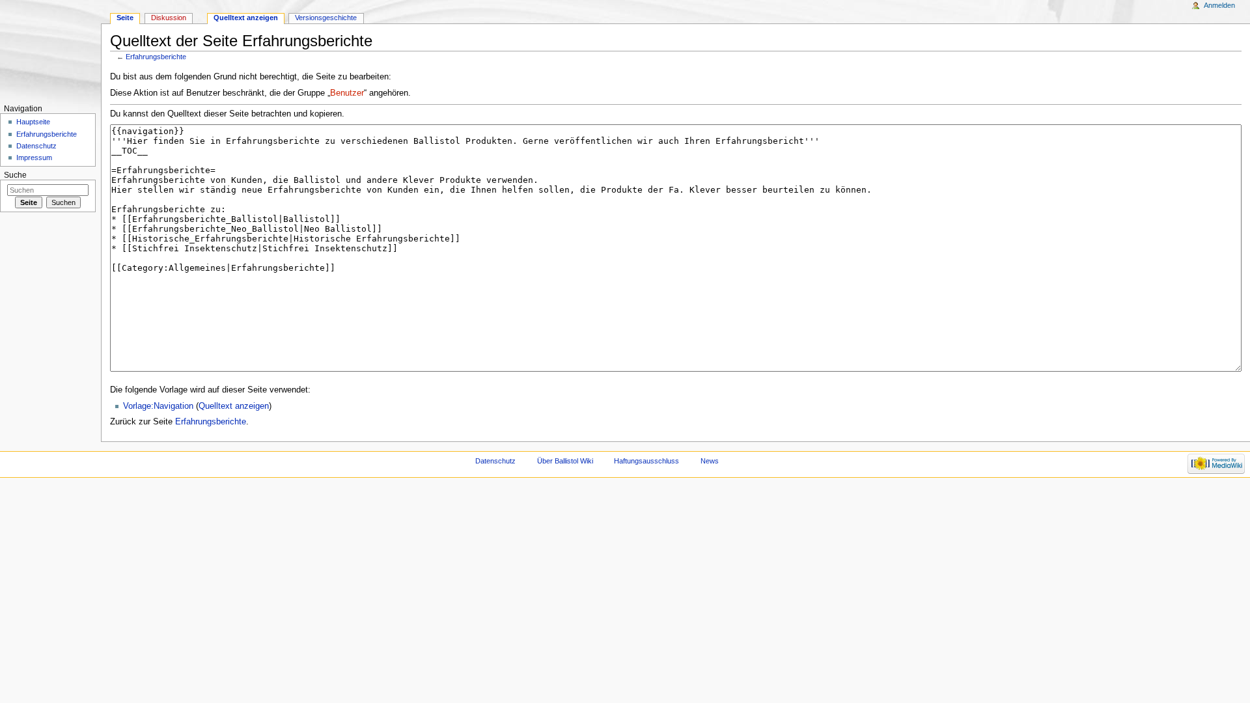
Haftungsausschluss (646, 461)
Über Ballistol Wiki (565, 461)
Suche (15, 175)
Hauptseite (33, 122)
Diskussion (168, 17)
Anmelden (1219, 5)
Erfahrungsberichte (156, 57)
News (710, 461)
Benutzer (347, 93)
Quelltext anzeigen (234, 406)
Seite (125, 17)
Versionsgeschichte (326, 17)
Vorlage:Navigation (158, 406)
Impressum (34, 157)
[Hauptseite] (50, 50)
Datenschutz (36, 146)
